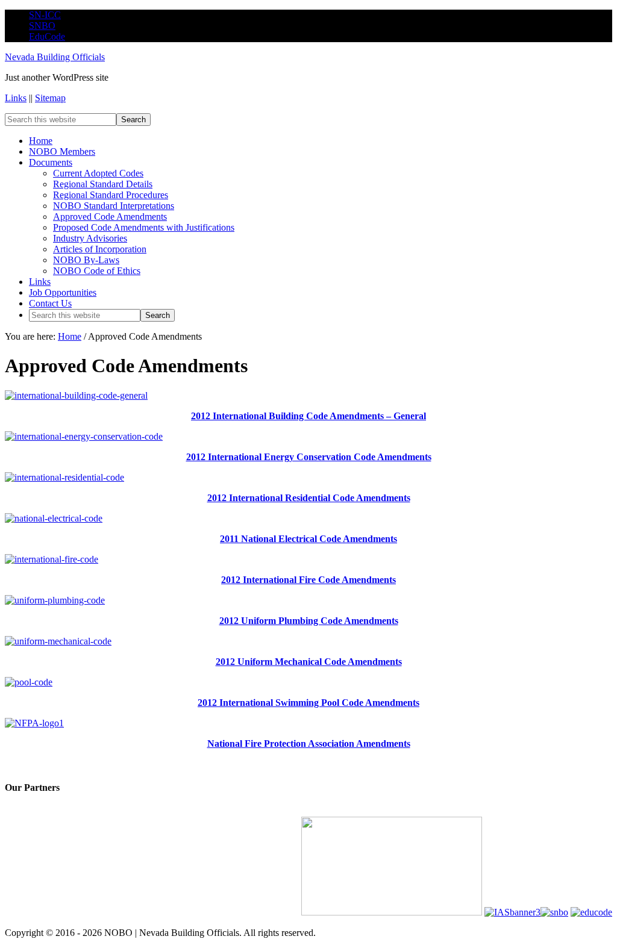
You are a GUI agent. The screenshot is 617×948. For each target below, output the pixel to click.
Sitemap (50, 98)
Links (16, 98)
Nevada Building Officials (55, 57)
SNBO (42, 25)
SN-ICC (45, 15)
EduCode (47, 36)
